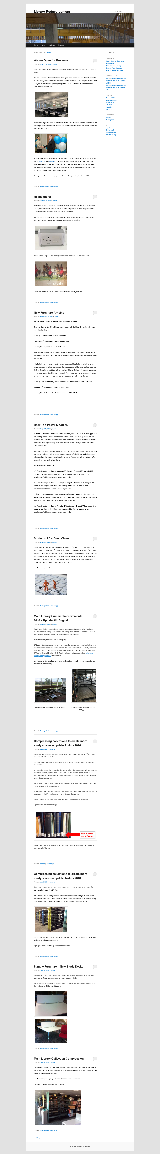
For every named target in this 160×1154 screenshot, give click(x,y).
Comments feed (111, 132)
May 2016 (109, 109)
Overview (61, 45)
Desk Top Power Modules (51, 425)
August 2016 (110, 102)
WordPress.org (111, 135)
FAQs (43, 45)
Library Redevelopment (52, 11)
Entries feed (110, 130)
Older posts (38, 1138)
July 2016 (109, 105)
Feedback (52, 45)
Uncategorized (44, 186)
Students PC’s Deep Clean (51, 538)
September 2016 (111, 100)
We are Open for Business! (52, 60)
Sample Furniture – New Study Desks (58, 966)
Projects (42, 864)
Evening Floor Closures (114, 68)
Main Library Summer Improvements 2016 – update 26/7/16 (116, 87)
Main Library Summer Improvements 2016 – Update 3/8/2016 (116, 80)
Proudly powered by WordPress (80, 1146)
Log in (108, 128)
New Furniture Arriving (49, 312)
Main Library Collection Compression (59, 1058)
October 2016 (110, 98)
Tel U (107, 78)
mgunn (49, 52)
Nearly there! (42, 197)
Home (36, 45)
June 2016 (109, 107)
